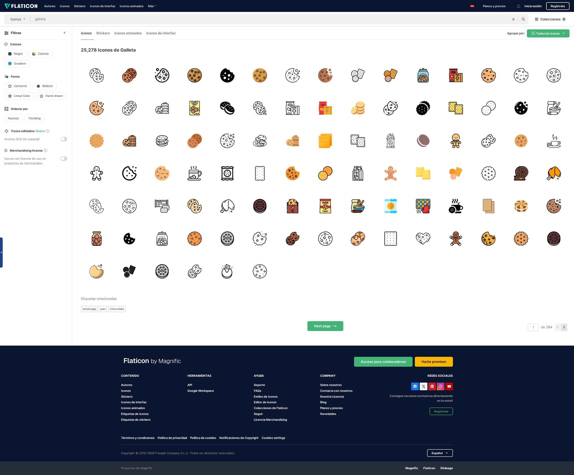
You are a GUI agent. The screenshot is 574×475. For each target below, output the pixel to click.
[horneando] (423, 206)
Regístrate (558, 6)
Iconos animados (132, 6)
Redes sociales (440, 375)
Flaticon (429, 468)
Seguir (258, 414)
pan (103, 309)
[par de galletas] (227, 108)
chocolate (117, 309)
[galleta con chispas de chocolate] (488, 238)
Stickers (79, 6)
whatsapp (89, 309)
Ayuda (259, 375)
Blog (323, 402)
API (189, 385)
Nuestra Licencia (332, 396)
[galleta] (96, 75)
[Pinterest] (432, 386)
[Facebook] (415, 386)
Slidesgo (446, 468)
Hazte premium (434, 362)
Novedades (328, 414)
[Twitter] (423, 386)
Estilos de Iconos (266, 396)
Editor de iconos (265, 402)
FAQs (257, 390)
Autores (49, 6)
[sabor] (423, 140)
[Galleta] (390, 108)
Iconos (65, 6)
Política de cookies (203, 438)
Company (327, 375)
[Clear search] (513, 19)
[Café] (553, 140)
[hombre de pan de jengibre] (390, 173)
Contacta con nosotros (336, 390)
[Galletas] (423, 108)
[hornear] (553, 108)
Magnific (411, 468)
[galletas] (129, 75)
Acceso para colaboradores (383, 362)
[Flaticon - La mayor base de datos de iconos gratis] (20, 6)
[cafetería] (227, 238)
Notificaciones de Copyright (239, 438)
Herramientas (199, 375)
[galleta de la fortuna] (553, 173)
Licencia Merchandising (270, 419)
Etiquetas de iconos (135, 414)
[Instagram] (440, 386)
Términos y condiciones (137, 438)
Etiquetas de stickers (135, 419)
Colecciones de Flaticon (271, 408)
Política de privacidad (172, 438)
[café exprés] (194, 173)
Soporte (259, 385)
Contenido (130, 375)
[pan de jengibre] (456, 140)
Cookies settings (273, 438)
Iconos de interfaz (102, 6)
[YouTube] (449, 386)
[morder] (129, 238)
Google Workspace (200, 390)
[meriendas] (456, 75)
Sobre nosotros (331, 385)
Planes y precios (494, 6)
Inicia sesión (533, 6)
